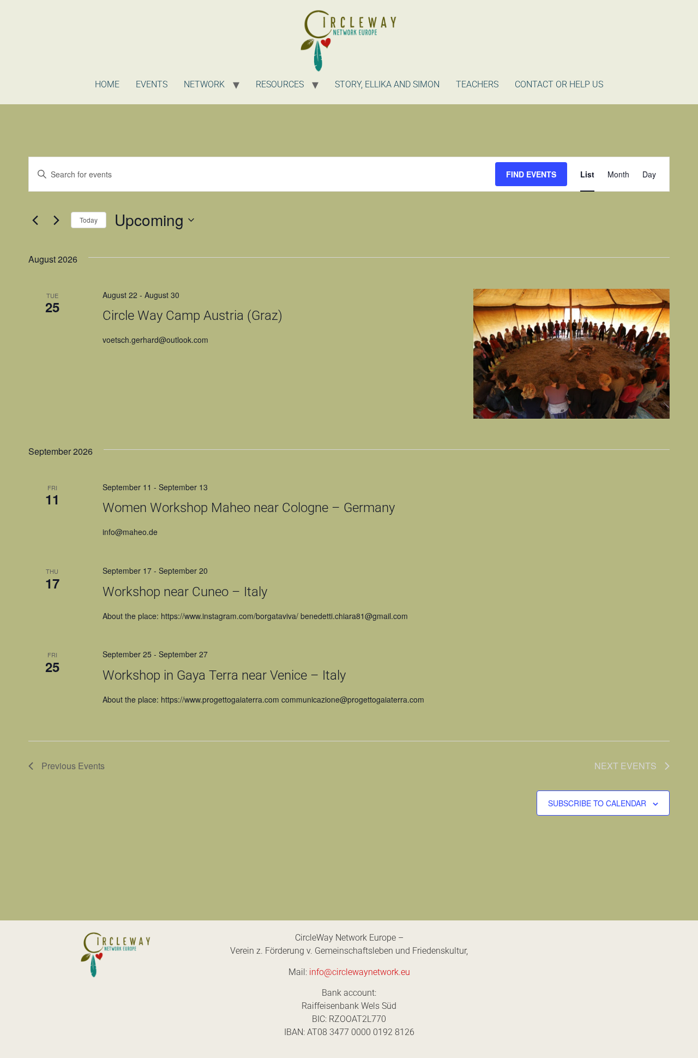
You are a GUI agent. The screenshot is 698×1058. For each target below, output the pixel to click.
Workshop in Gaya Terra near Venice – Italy (224, 675)
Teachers (477, 84)
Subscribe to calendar (597, 803)
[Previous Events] (34, 220)
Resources (280, 84)
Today (89, 219)
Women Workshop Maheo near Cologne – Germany (249, 507)
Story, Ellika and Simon (387, 84)
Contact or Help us (559, 84)
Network (204, 84)
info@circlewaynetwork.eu (359, 972)
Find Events (531, 174)
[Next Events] (56, 220)
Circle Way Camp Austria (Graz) (192, 315)
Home (107, 84)
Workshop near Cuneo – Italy (185, 591)
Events (151, 84)
